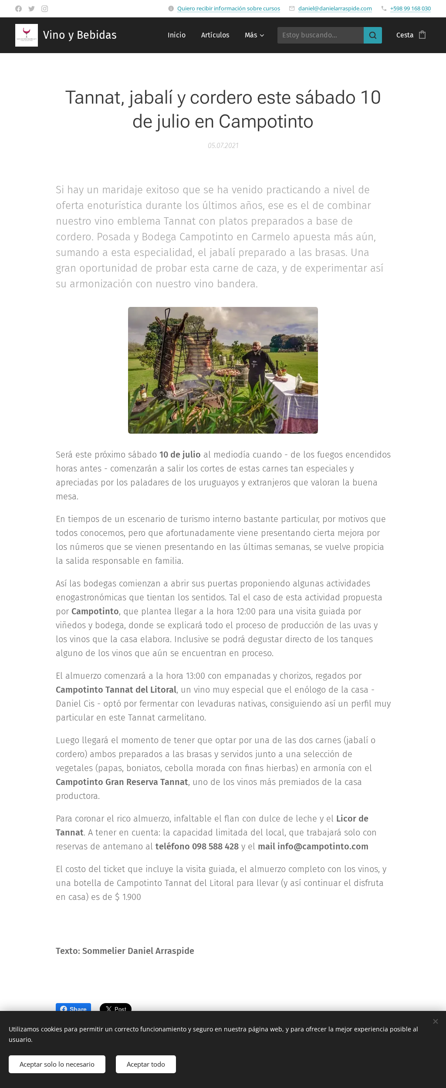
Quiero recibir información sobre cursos (228, 8)
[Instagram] (44, 8)
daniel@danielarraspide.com (335, 8)
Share (78, 1009)
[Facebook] (18, 8)
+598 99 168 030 (410, 8)
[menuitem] (176, 35)
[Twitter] (31, 8)
